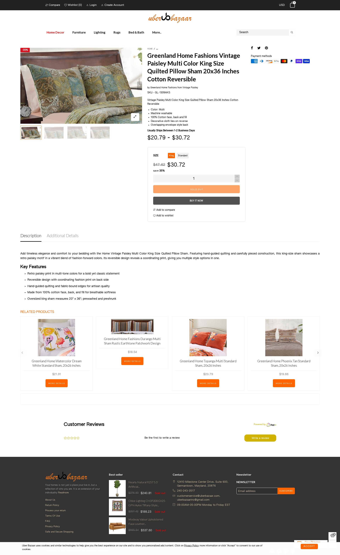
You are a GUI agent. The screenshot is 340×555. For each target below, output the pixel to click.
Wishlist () (75, 5)
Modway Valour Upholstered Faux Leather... (145, 521)
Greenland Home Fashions (163, 88)
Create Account (114, 5)
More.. (156, 32)
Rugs (117, 32)
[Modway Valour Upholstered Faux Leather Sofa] (117, 525)
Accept (309, 546)
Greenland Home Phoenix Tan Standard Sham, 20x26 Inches (283, 363)
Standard (182, 156)
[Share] (252, 48)
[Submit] (292, 32)
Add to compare (165, 210)
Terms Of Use (52, 516)
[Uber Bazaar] (170, 17)
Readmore (63, 493)
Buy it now (196, 201)
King (171, 156)
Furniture (79, 32)
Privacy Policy (52, 526)
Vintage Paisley (190, 88)
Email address (247, 491)
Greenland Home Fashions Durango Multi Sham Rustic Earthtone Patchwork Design (132, 341)
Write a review (260, 438)
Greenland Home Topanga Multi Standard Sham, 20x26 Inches (208, 363)
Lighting (99, 32)
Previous (22, 352)
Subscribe (286, 491)
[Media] (135, 117)
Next (317, 352)
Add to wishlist (164, 215)
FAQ (47, 521)
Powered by (260, 425)
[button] (22, 86)
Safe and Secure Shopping (59, 532)
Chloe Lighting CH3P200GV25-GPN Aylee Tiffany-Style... (147, 503)
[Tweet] (259, 48)
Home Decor (55, 32)
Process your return (55, 510)
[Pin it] (266, 48)
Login (93, 5)
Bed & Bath (136, 32)
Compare (54, 5)
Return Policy (52, 505)
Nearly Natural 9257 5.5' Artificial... (143, 484)
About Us (50, 500)
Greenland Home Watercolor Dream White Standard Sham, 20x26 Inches (56, 363)
